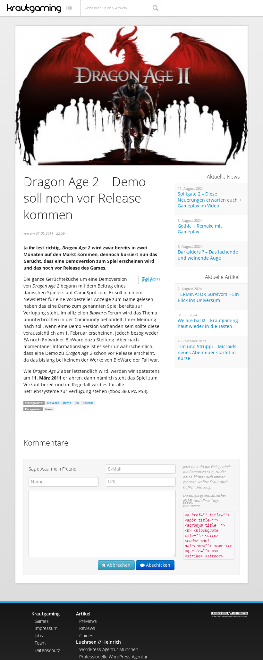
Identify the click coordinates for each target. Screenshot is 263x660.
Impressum (46, 628)
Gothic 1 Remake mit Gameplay (200, 229)
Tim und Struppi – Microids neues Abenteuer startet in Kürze (207, 352)
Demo (67, 403)
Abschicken (157, 565)
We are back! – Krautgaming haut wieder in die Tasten (208, 324)
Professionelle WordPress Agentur (113, 657)
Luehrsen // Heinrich (98, 642)
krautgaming (34, 8)
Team (40, 643)
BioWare (53, 403)
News (49, 409)
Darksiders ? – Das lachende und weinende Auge (208, 255)
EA (77, 403)
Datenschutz (47, 650)
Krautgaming (45, 614)
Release (88, 403)
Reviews (87, 628)
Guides (86, 635)
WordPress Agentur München (108, 649)
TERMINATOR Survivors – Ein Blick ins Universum (208, 297)
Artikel (83, 614)
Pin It (147, 280)
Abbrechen (118, 565)
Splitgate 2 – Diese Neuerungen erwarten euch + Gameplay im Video (210, 200)
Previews (88, 621)
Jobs (39, 635)
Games (42, 621)
